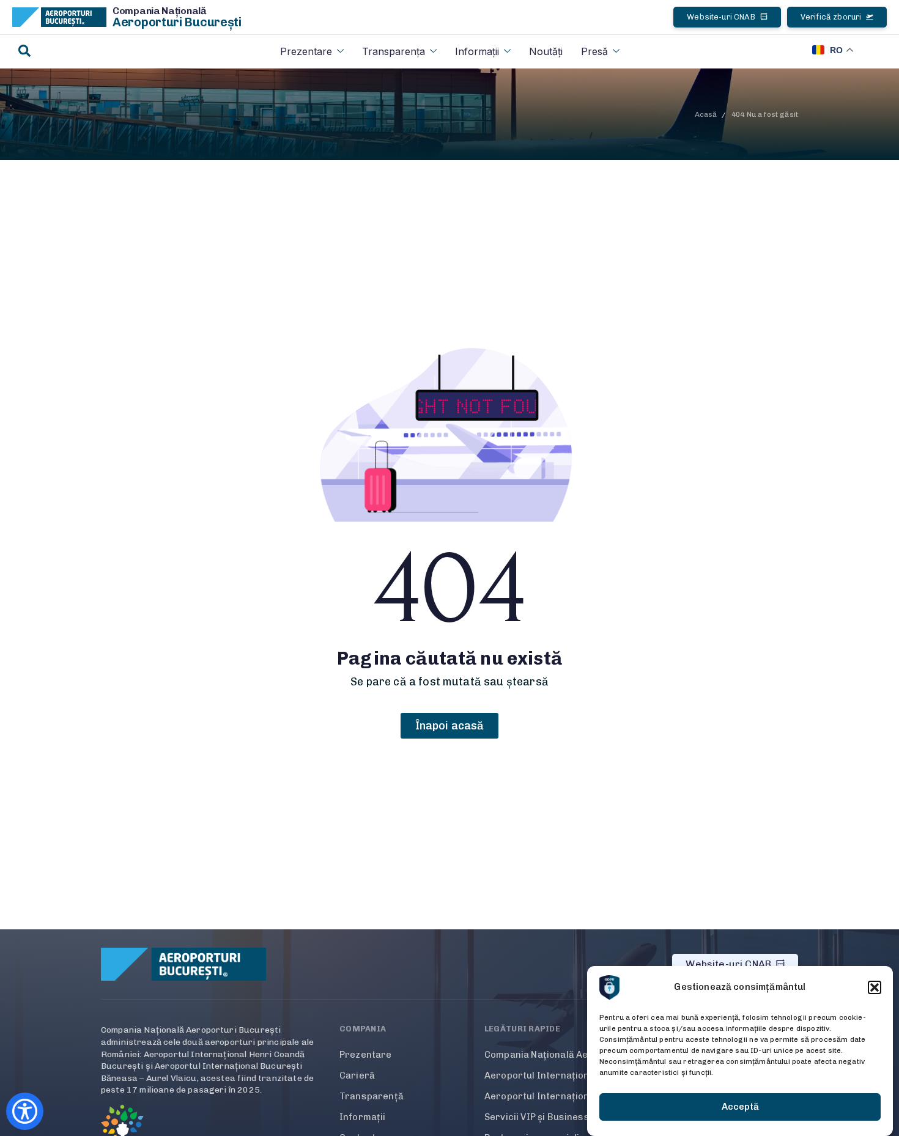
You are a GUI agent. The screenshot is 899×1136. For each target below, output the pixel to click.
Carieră (357, 1075)
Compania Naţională (160, 11)
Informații (477, 51)
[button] (874, 987)
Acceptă (740, 1107)
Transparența (393, 51)
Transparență (371, 1096)
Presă (594, 51)
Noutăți (546, 51)
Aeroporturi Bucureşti (177, 22)
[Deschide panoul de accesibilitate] (24, 1111)
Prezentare (306, 51)
